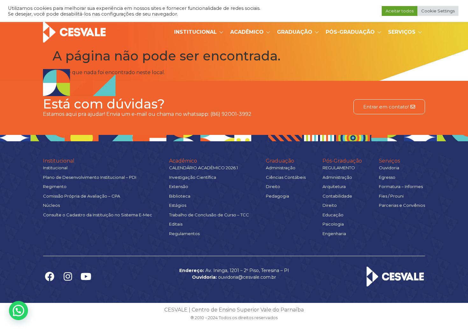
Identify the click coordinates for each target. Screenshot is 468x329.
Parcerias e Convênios (402, 205)
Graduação (294, 32)
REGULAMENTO (339, 167)
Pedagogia (277, 196)
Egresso (387, 177)
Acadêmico (247, 32)
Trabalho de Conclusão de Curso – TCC (209, 214)
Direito (273, 186)
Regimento (55, 186)
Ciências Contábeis (286, 177)
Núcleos (51, 205)
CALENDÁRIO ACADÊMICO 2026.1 (203, 167)
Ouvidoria (389, 167)
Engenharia (334, 233)
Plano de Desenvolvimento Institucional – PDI (89, 177)
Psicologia (333, 224)
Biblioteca (179, 196)
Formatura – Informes (401, 186)
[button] (18, 310)
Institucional (195, 32)
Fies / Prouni (391, 196)
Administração (280, 167)
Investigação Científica (192, 177)
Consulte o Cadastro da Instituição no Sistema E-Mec (97, 214)
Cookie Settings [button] (438, 10)
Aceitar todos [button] (400, 10)
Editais (175, 224)
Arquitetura (334, 186)
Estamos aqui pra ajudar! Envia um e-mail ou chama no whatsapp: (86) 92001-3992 (147, 114)
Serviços (401, 32)
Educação (333, 214)
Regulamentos (184, 233)
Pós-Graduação (350, 32)
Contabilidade (337, 196)
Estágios (177, 205)
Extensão (178, 186)
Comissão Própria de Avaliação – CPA (81, 196)
